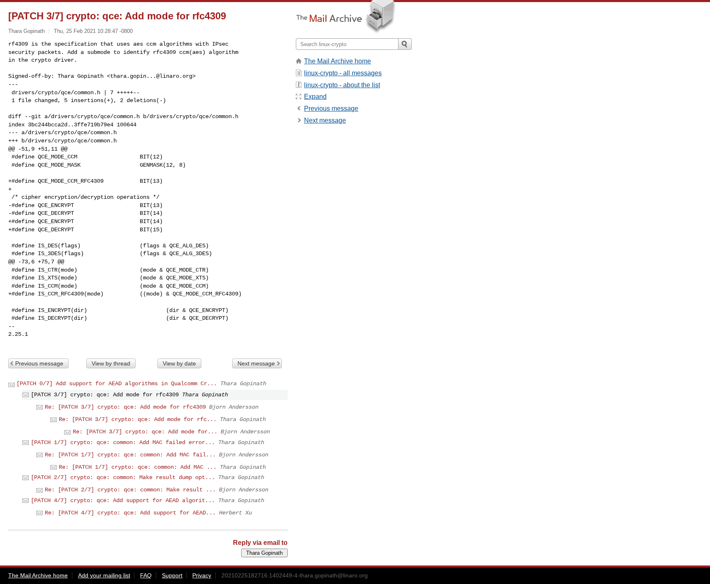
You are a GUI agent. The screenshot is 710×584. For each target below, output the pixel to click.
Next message (256, 363)
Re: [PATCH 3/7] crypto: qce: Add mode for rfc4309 (125, 407)
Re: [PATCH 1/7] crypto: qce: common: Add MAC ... (138, 467)
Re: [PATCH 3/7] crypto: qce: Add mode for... (145, 431)
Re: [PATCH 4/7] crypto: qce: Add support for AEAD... (130, 513)
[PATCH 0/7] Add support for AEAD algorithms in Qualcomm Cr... (116, 383)
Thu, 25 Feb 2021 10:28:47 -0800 (93, 31)
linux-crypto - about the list (342, 84)
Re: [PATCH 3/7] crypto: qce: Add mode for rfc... (138, 419)
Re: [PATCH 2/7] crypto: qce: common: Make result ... (130, 489)
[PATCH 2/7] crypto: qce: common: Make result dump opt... (123, 477)
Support (172, 575)
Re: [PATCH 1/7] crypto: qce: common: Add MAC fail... (130, 454)
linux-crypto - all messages (343, 73)
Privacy (201, 575)
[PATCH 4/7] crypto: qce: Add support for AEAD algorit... (123, 500)
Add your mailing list (104, 575)
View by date (179, 363)
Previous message (39, 363)
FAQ (146, 575)
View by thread (111, 363)
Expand (315, 96)
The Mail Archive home (337, 61)
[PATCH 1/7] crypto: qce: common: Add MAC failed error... (123, 442)
